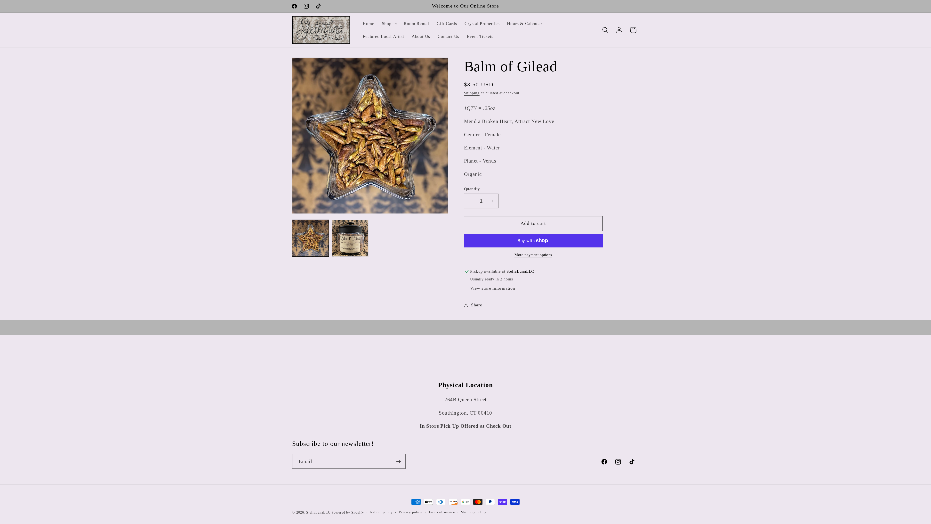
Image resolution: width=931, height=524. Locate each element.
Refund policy (381, 512)
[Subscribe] (398, 461)
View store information (492, 288)
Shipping (472, 93)
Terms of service (441, 512)
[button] (389, 23)
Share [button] (476, 305)
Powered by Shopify (348, 512)
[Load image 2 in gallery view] (350, 238)
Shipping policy (473, 512)
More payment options (533, 255)
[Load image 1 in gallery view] (310, 238)
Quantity (472, 189)
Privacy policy (410, 512)
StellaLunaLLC (318, 512)
